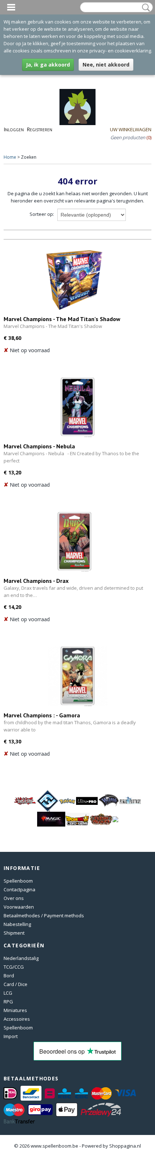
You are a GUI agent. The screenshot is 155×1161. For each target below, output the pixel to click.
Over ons (14, 898)
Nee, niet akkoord (106, 64)
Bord (9, 975)
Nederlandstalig (21, 958)
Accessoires (17, 1019)
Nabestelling (17, 924)
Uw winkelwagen (130, 129)
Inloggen (14, 129)
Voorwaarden (19, 907)
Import (11, 1036)
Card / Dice (15, 984)
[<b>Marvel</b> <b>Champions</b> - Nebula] (77, 407)
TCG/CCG (14, 967)
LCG (8, 993)
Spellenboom (18, 881)
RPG (8, 1001)
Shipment (14, 933)
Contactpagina (19, 889)
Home (10, 157)
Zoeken (144, 7)
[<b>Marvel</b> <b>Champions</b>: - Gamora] (77, 676)
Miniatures (15, 1010)
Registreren (39, 129)
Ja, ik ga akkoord (48, 64)
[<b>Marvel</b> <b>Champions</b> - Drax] (74, 542)
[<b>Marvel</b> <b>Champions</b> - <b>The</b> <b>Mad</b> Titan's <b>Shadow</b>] (74, 280)
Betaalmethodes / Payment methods (44, 915)
